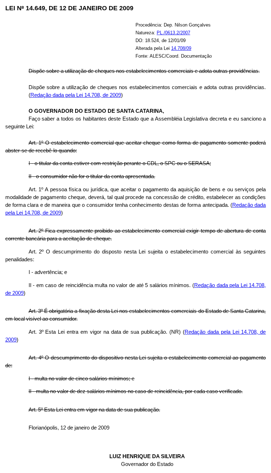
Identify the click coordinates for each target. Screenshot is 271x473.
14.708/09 (181, 48)
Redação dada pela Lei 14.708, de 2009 (75, 95)
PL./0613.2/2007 (173, 32)
